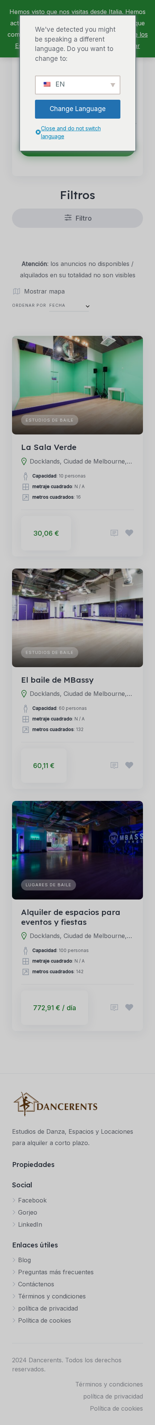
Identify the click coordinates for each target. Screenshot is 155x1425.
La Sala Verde (48, 447)
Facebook (32, 1200)
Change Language (78, 109)
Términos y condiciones (52, 1296)
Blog (24, 1260)
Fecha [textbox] (57, 305)
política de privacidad (48, 1308)
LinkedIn (30, 1224)
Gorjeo (27, 1212)
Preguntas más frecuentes (56, 1272)
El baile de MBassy (57, 680)
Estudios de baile (50, 420)
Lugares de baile (48, 884)
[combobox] (69, 305)
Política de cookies (44, 1320)
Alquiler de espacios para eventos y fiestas (70, 917)
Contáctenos (36, 1284)
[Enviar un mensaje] (114, 533)
